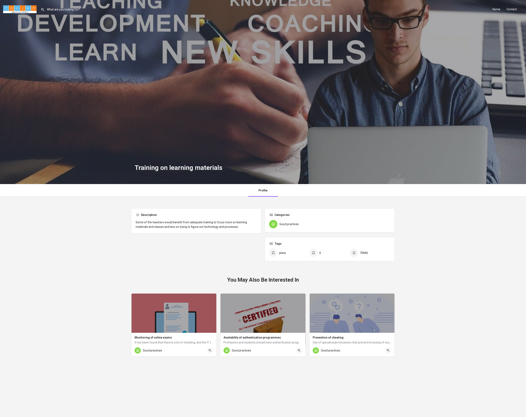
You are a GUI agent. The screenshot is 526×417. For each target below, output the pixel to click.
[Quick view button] (210, 350)
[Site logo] (20, 8)
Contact (511, 9)
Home (496, 9)
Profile (263, 190)
